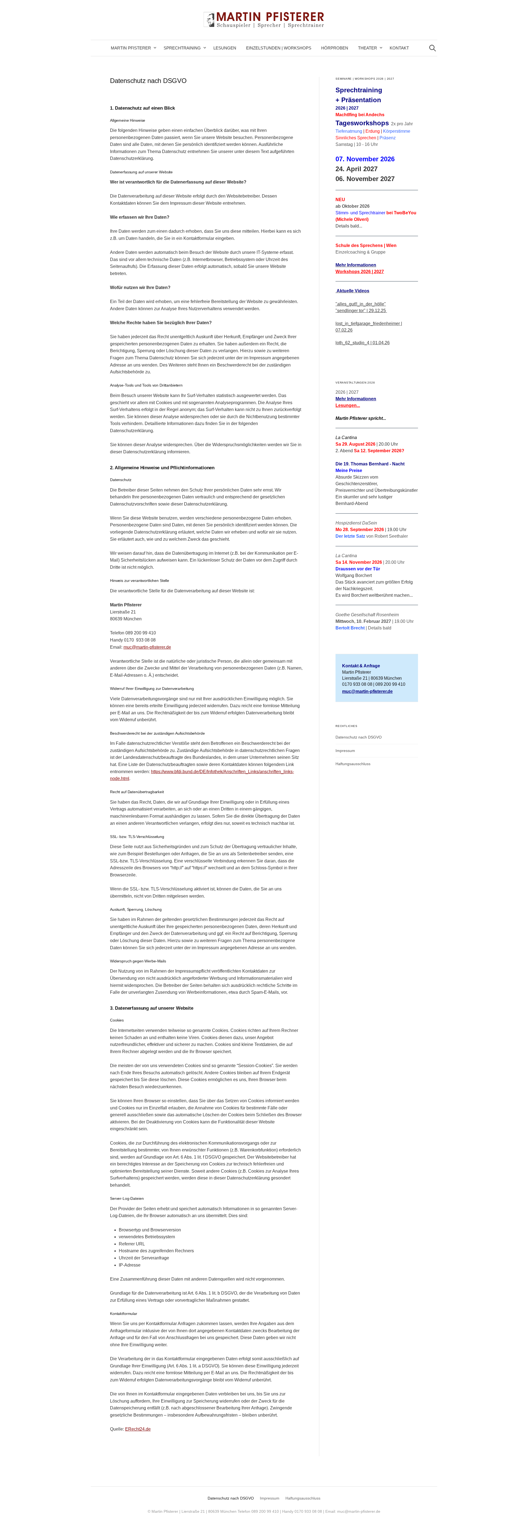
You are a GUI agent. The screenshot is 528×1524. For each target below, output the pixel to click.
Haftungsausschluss (353, 764)
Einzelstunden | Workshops (278, 48)
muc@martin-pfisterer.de (147, 647)
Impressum (345, 750)
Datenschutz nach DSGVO (359, 737)
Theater (367, 48)
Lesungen (224, 48)
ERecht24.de (138, 1429)
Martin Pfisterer (131, 48)
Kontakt (399, 48)
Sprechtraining (182, 48)
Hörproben (334, 48)
